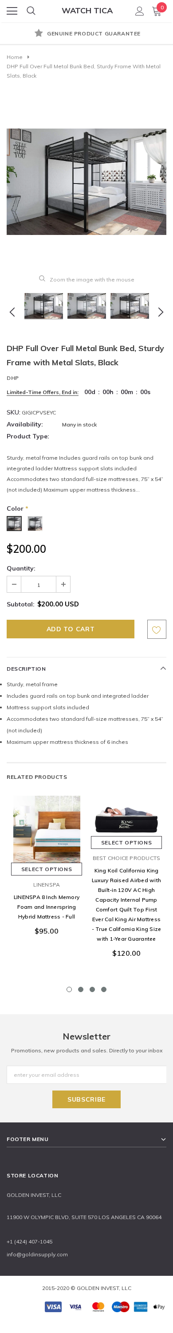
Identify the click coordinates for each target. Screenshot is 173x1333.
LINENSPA (46, 884)
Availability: (25, 424)
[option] (86, 34)
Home (15, 57)
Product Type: (28, 436)
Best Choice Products (127, 858)
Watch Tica (87, 10)
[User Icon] (139, 11)
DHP (13, 378)
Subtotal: (21, 604)
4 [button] (103, 989)
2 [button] (80, 989)
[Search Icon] (31, 11)
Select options (46, 869)
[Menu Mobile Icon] (12, 11)
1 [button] (69, 989)
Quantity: (21, 568)
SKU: (13, 412)
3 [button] (92, 989)
